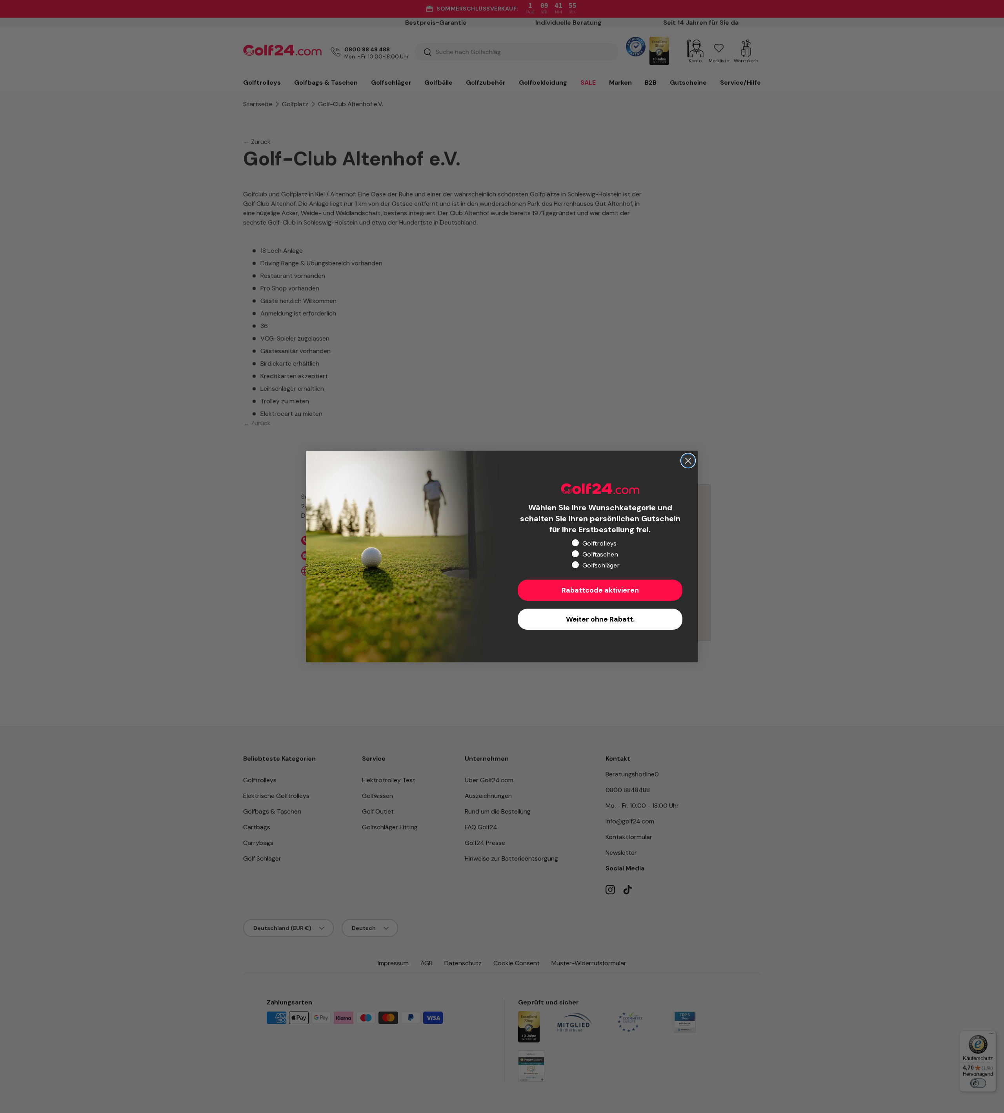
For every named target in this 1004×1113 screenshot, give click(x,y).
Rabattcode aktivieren (600, 590)
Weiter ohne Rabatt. (600, 619)
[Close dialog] (688, 461)
